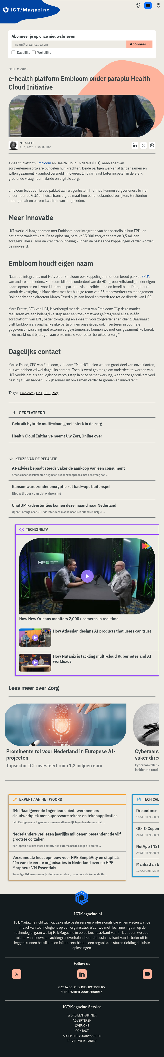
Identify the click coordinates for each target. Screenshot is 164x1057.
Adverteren (82, 1020)
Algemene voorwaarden (82, 1036)
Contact (82, 1030)
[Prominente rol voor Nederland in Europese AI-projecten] (64, 725)
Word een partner (82, 1015)
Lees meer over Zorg (34, 688)
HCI (47, 393)
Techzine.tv (37, 529)
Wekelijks (44, 52)
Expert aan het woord (40, 799)
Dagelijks (23, 52)
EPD (39, 393)
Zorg (24, 69)
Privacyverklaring (82, 1041)
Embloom (43, 163)
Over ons (82, 1025)
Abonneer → (140, 44)
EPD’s (146, 276)
